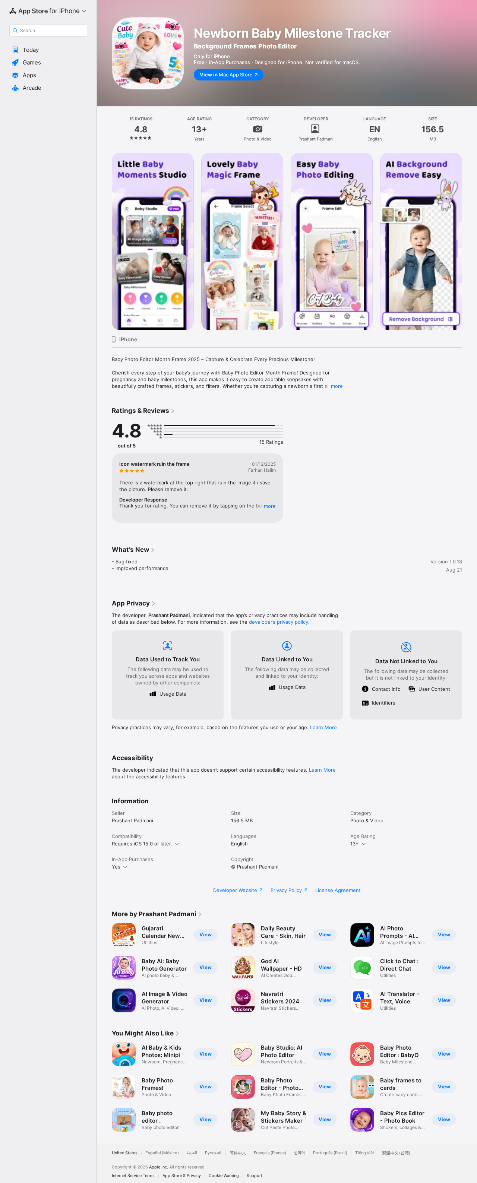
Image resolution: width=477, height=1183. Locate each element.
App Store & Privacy (181, 1176)
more (337, 386)
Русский (213, 1153)
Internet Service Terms (133, 1176)
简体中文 (238, 1153)
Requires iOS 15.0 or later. (142, 844)
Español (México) (162, 1153)
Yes (116, 867)
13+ (354, 844)
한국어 (299, 1153)
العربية (192, 1153)
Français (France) (270, 1153)
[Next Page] (469, 241)
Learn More (323, 727)
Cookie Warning (224, 1176)
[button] (48, 50)
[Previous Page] (104, 241)
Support (254, 1176)
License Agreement (338, 890)
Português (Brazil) (330, 1153)
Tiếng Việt (364, 1153)
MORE (270, 506)
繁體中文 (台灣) (396, 1153)
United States (125, 1153)
